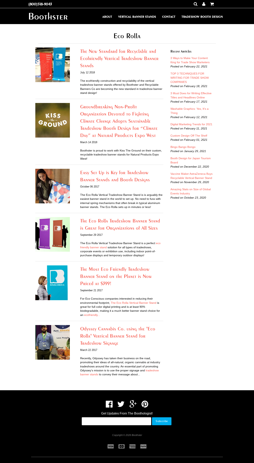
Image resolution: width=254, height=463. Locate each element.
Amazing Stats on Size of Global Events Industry (190, 191)
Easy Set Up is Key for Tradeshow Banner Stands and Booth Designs (115, 175)
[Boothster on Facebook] (109, 406)
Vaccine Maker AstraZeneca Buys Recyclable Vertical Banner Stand (191, 176)
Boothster (48, 16)
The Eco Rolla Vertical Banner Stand (133, 302)
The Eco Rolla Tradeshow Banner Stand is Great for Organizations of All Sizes (120, 224)
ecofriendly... (92, 314)
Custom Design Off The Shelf (188, 135)
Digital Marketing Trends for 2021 (191, 124)
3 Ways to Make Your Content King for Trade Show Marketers (190, 60)
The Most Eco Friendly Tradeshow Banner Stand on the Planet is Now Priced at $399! (116, 276)
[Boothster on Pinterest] (144, 406)
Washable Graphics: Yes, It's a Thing (189, 111)
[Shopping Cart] (212, 4)
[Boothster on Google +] (133, 406)
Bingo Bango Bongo (182, 147)
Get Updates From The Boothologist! (127, 413)
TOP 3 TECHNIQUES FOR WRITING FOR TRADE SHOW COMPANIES (189, 77)
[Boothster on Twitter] (121, 406)
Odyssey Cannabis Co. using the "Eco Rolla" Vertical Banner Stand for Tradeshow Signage (117, 336)
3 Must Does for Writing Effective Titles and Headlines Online (191, 95)
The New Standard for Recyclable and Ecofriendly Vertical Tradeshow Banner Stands (119, 58)
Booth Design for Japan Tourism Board (190, 160)
